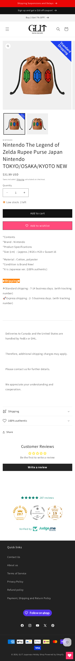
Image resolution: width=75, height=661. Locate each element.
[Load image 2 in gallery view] (37, 124)
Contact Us (13, 557)
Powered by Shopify (54, 654)
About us (12, 565)
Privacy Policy (15, 581)
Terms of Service (16, 573)
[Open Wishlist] (69, 655)
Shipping (20, 179)
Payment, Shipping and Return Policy (29, 598)
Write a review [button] (37, 467)
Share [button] (9, 432)
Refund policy (15, 589)
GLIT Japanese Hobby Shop (32, 654)
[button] (7, 29)
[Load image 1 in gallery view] (14, 124)
